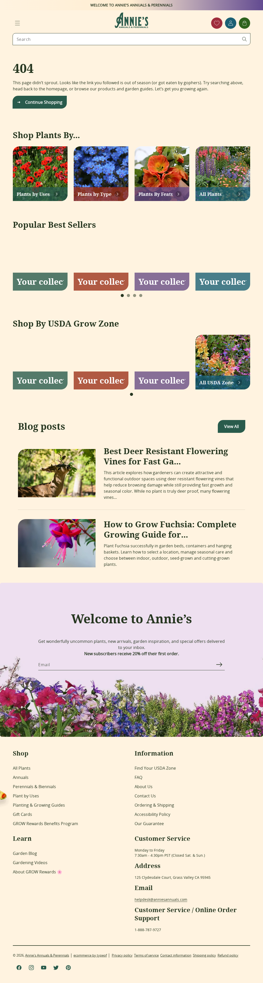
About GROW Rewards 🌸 (37, 872)
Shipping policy (204, 955)
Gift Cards (22, 814)
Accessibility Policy (152, 814)
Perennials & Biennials (34, 786)
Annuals (21, 777)
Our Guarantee (149, 823)
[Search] (244, 39)
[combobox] (131, 39)
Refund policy (228, 955)
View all (231, 426)
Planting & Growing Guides (39, 805)
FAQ (138, 777)
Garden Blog (25, 853)
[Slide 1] (122, 295)
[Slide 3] (135, 295)
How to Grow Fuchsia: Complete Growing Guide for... (170, 529)
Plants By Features (155, 194)
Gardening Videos (30, 862)
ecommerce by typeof (90, 955)
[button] (17, 23)
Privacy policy (122, 955)
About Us (144, 786)
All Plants (210, 194)
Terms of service (146, 955)
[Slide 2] (128, 295)
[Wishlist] (216, 23)
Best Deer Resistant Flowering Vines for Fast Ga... (166, 456)
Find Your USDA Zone (155, 768)
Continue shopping (43, 102)
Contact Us (145, 796)
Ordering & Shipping (154, 805)
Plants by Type (94, 194)
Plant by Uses (26, 796)
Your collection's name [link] (40, 281)
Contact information (175, 955)
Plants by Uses (33, 194)
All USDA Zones (216, 382)
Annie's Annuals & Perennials (47, 955)
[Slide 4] (141, 295)
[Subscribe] (219, 664)
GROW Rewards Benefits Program (45, 823)
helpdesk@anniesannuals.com (161, 899)
